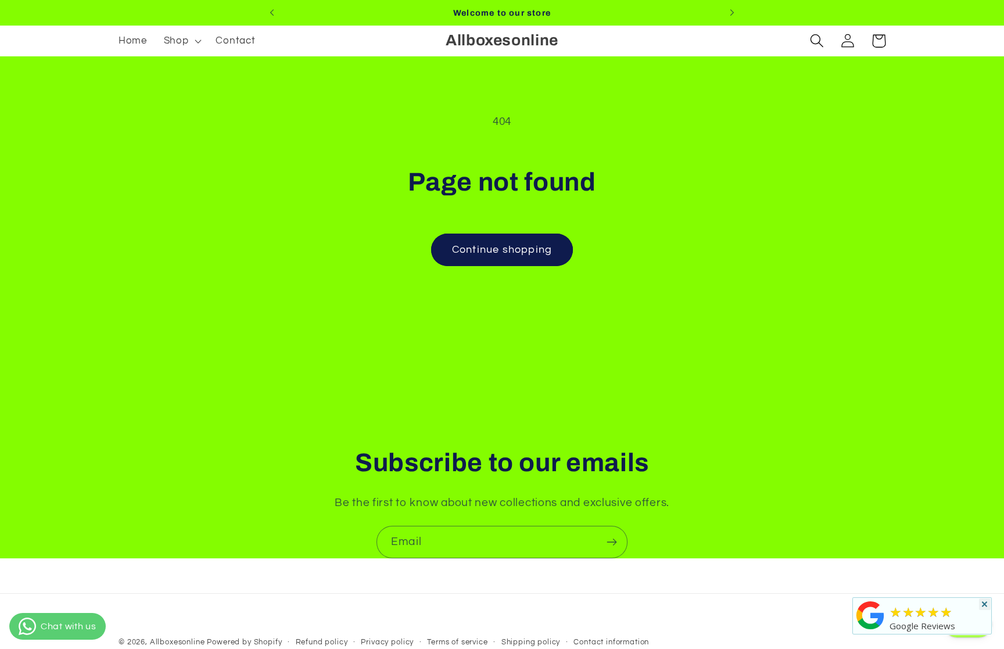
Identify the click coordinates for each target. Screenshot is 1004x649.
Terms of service (457, 642)
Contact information (611, 642)
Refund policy (322, 642)
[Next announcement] (732, 13)
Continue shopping (502, 249)
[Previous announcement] (272, 13)
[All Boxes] (870, 628)
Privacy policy (387, 642)
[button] (181, 41)
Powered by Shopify (244, 642)
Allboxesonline (177, 642)
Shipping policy (531, 642)
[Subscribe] (611, 542)
